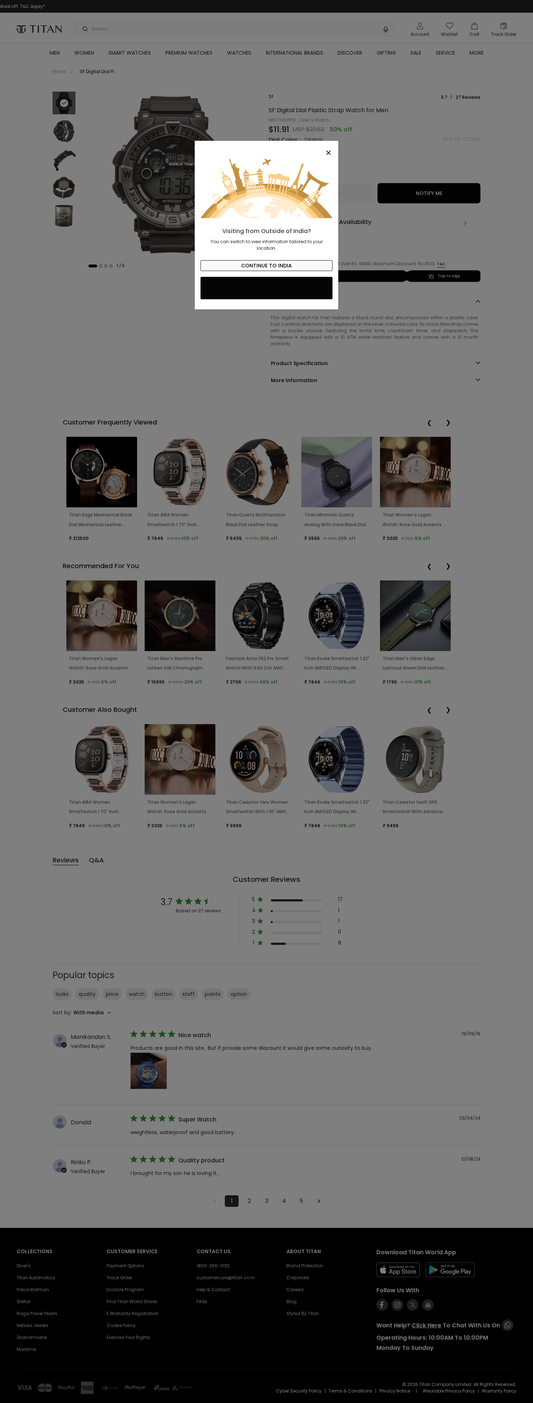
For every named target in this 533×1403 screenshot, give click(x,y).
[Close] (266, 149)
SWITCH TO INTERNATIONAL (266, 288)
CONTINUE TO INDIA (266, 265)
